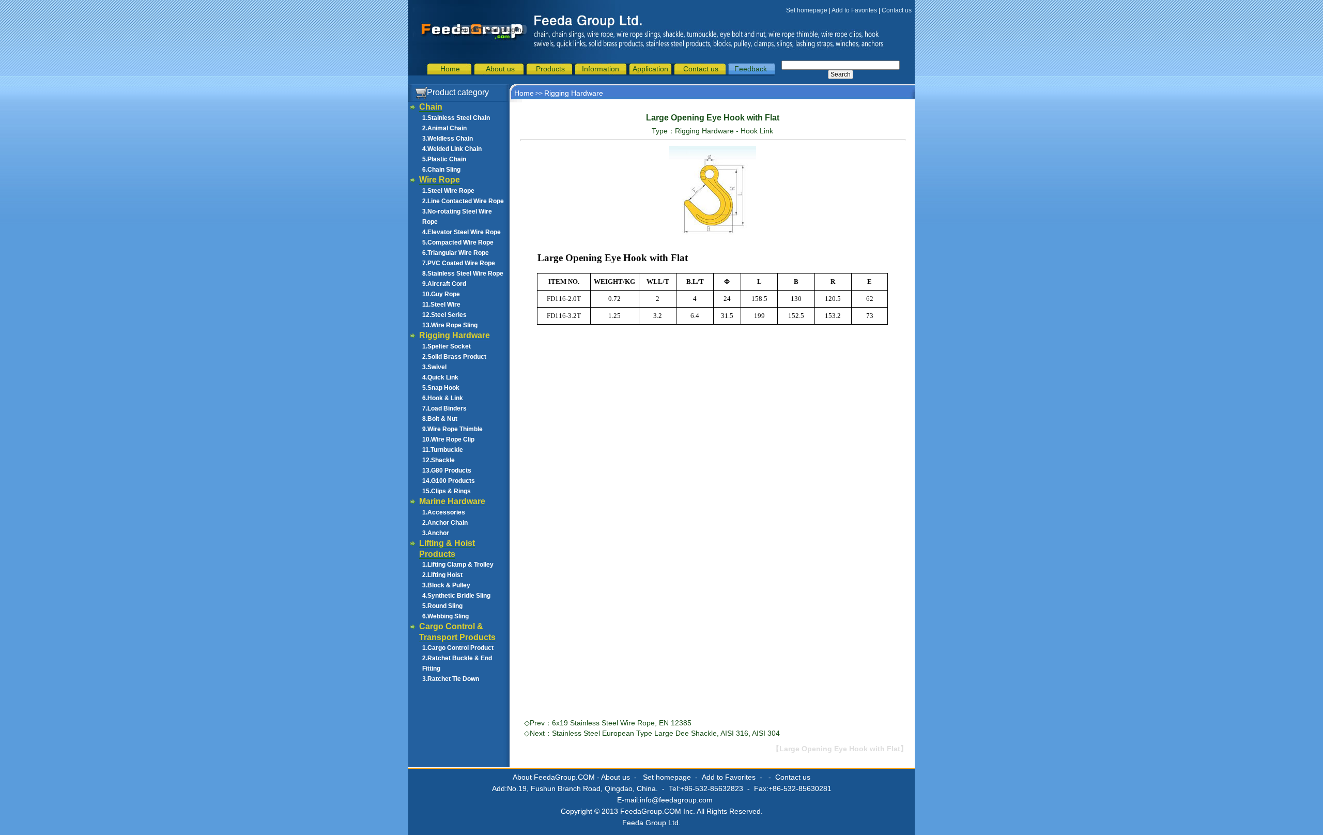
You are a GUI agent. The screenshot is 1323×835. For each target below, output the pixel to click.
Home (450, 69)
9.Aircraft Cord (444, 283)
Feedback (750, 69)
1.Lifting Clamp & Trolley (458, 564)
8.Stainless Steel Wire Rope (462, 273)
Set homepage (806, 10)
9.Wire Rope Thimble (452, 429)
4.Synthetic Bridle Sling (456, 595)
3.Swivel (434, 367)
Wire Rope (439, 179)
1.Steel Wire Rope (448, 190)
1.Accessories (443, 512)
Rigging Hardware (454, 335)
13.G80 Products (446, 470)
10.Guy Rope (441, 294)
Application (650, 69)
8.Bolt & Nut (439, 418)
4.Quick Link (440, 377)
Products (550, 69)
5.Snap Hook (440, 387)
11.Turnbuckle (442, 449)
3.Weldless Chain (447, 138)
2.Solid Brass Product (454, 356)
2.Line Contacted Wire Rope (463, 201)
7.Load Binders (444, 408)
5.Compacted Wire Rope (458, 242)
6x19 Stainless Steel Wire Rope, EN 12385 (621, 723)
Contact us (897, 10)
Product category (458, 92)
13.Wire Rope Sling (450, 325)
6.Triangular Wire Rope (455, 252)
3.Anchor (435, 533)
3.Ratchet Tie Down (450, 678)
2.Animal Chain (444, 128)
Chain (430, 106)
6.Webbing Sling (445, 616)
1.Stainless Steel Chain (456, 118)
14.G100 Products (448, 480)
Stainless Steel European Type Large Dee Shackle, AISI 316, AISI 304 (666, 733)
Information (600, 69)
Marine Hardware (452, 501)
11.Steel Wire (441, 304)
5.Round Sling (442, 606)
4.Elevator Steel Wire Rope (461, 232)
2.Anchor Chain (445, 522)
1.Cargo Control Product (458, 647)
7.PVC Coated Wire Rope (458, 263)
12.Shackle (438, 460)
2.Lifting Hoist (442, 575)
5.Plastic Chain (444, 159)
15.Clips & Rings (446, 491)
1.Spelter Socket (446, 346)
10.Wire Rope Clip (448, 439)
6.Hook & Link (442, 398)
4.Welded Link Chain (452, 149)
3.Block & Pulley (446, 585)
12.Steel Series (444, 314)
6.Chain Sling (441, 169)
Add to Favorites (854, 10)
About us (500, 69)
